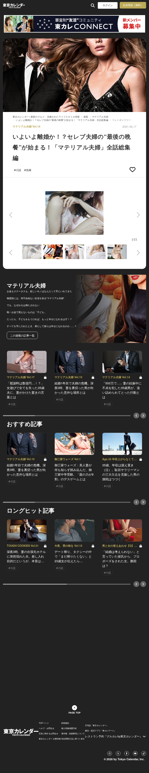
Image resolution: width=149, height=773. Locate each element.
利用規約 (65, 723)
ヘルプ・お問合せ (46, 728)
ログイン (108, 5)
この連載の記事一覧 (22, 335)
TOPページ (44, 723)
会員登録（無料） (133, 5)
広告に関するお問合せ (48, 733)
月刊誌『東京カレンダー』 (96, 725)
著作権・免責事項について (73, 733)
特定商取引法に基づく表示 (73, 739)
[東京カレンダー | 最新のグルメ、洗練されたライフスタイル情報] (14, 5)
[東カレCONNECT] (74, 24)
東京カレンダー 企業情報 (50, 739)
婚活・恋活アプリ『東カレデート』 (100, 731)
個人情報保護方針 (69, 728)
